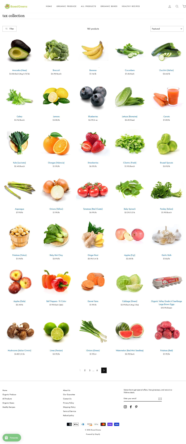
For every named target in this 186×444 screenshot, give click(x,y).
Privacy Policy (68, 403)
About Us (66, 390)
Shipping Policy (69, 407)
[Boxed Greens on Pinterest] (136, 406)
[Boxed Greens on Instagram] (125, 406)
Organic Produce (67, 6)
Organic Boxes (109, 6)
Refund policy (68, 415)
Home (49, 6)
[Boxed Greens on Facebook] (130, 406)
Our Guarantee (69, 394)
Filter (11, 28)
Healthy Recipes (131, 6)
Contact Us (67, 398)
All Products (88, 6)
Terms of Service (69, 411)
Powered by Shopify (93, 434)
